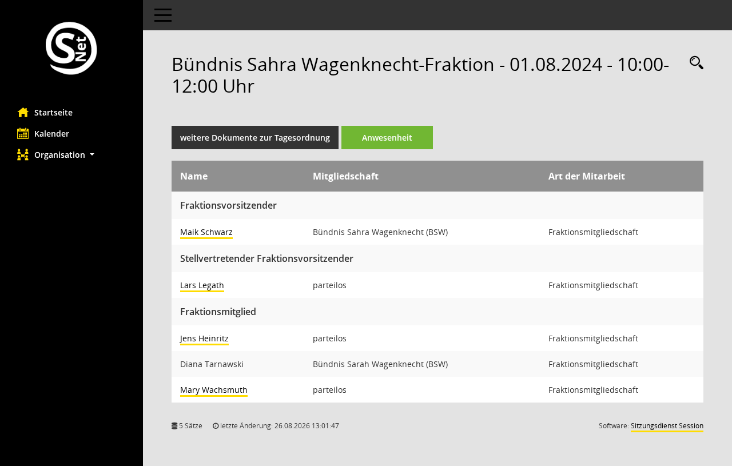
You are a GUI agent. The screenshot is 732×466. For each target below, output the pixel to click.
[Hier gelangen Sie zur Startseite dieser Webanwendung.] (71, 49)
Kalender (51, 133)
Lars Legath (202, 285)
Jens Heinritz (204, 338)
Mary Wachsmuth (214, 389)
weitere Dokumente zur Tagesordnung (255, 137)
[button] (71, 154)
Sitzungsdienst (667, 426)
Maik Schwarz (206, 231)
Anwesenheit (387, 137)
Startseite (53, 112)
